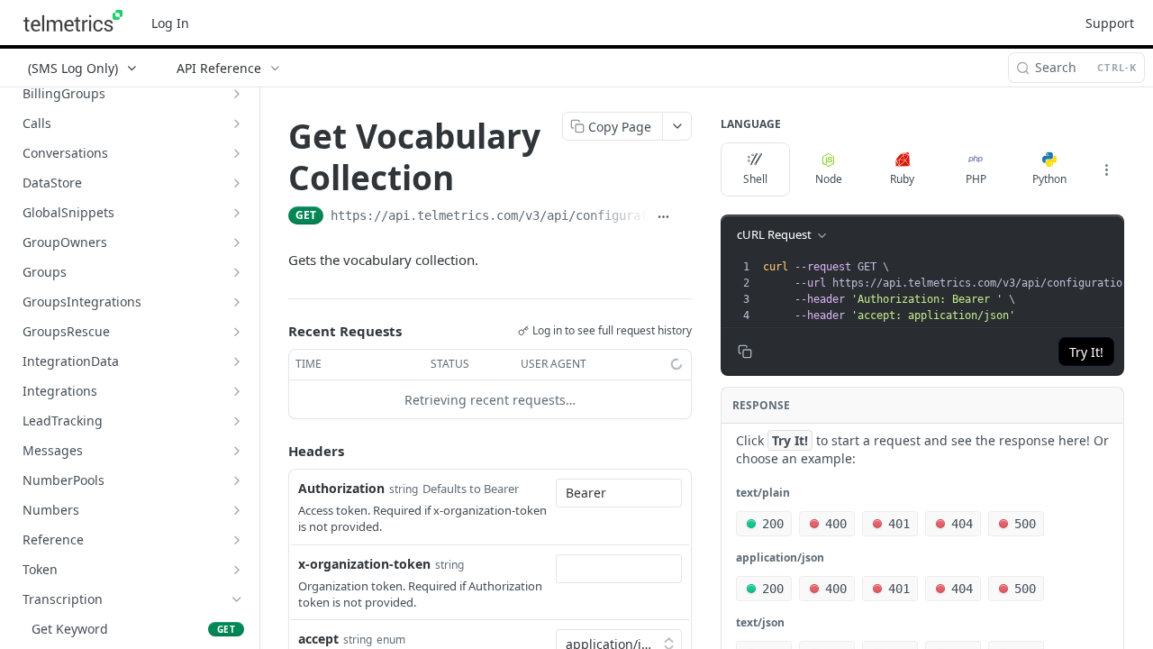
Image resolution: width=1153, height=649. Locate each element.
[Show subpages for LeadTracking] (237, 421)
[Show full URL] (663, 217)
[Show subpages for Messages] (237, 450)
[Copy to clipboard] (684, 217)
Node (828, 179)
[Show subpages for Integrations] (237, 391)
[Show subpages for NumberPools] (237, 480)
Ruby (902, 179)
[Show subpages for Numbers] (237, 510)
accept (318, 638)
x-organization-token (364, 563)
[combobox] (619, 493)
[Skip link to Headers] (275, 451)
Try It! (1086, 352)
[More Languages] (1106, 169)
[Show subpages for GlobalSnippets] (237, 213)
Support (1109, 23)
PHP (976, 179)
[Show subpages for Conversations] (237, 153)
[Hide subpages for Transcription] (237, 599)
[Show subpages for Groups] (237, 272)
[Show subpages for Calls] (237, 123)
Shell (755, 179)
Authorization (341, 488)
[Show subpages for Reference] (237, 540)
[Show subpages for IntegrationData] (237, 361)
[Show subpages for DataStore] (237, 183)
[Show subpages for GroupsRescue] (237, 331)
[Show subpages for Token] (237, 569)
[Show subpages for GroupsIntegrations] (237, 302)
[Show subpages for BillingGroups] (237, 94)
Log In (170, 23)
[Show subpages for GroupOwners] (237, 242)
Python (1049, 179)
